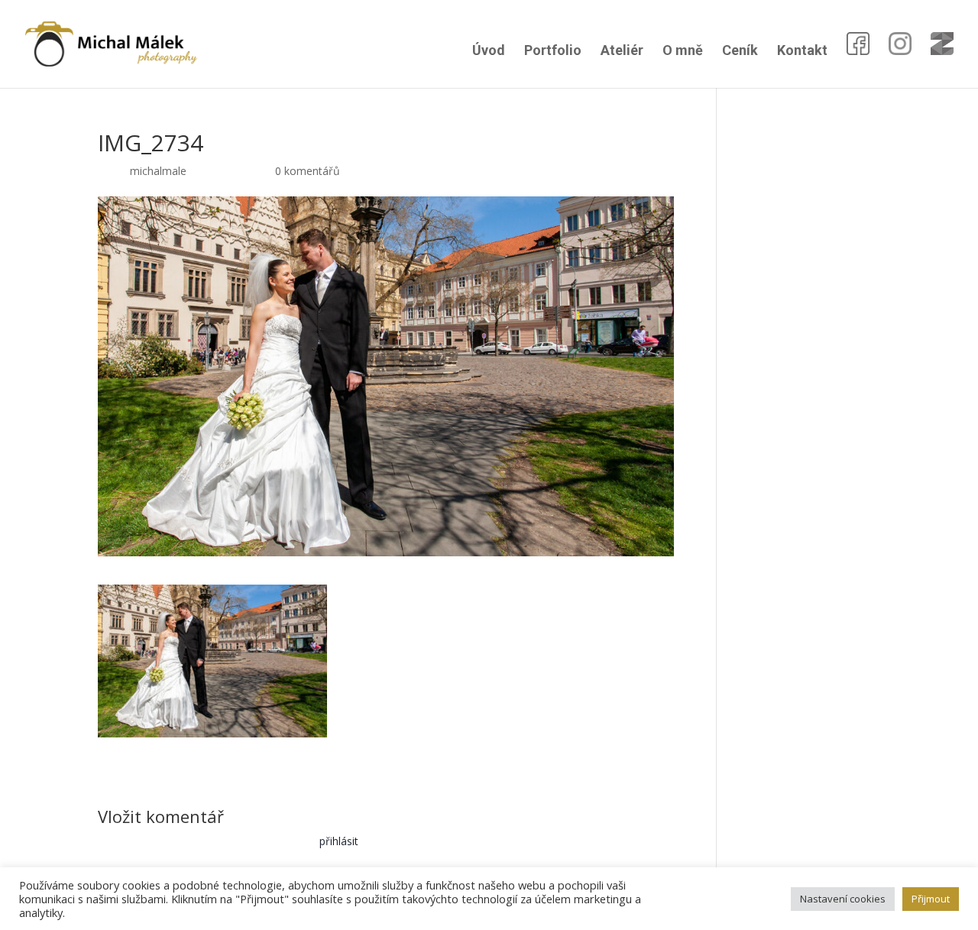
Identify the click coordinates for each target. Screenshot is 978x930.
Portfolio (552, 51)
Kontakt (802, 51)
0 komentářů (307, 171)
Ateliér (622, 51)
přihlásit (338, 841)
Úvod (488, 51)
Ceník (740, 51)
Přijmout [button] (931, 899)
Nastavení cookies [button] (843, 899)
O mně (682, 51)
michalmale (158, 171)
